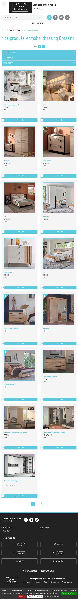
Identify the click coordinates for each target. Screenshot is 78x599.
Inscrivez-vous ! (48, 570)
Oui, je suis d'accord (69, 593)
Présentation (7, 527)
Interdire (22, 596)
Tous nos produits (12, 30)
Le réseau (37, 582)
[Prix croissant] (39, 46)
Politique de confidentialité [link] (52, 596)
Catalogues (55, 582)
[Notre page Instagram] (67, 17)
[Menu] (4, 4)
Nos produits (37, 23)
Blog (45, 582)
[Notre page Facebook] (55, 17)
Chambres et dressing (30, 30)
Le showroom (45, 527)
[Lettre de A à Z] (43, 46)
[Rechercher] (40, 17)
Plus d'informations (35, 596)
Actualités (6, 531)
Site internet (26, 582)
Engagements (67, 582)
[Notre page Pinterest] (61, 17)
